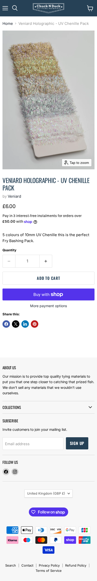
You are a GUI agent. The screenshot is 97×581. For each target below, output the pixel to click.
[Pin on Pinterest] (34, 324)
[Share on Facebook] (6, 324)
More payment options (48, 306)
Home (7, 23)
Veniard (14, 196)
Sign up (77, 443)
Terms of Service (49, 571)
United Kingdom (46, 493)
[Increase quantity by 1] (46, 261)
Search (10, 565)
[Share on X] (15, 324)
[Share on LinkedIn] (25, 324)
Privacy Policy (49, 565)
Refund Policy (75, 565)
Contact (27, 565)
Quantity (9, 250)
